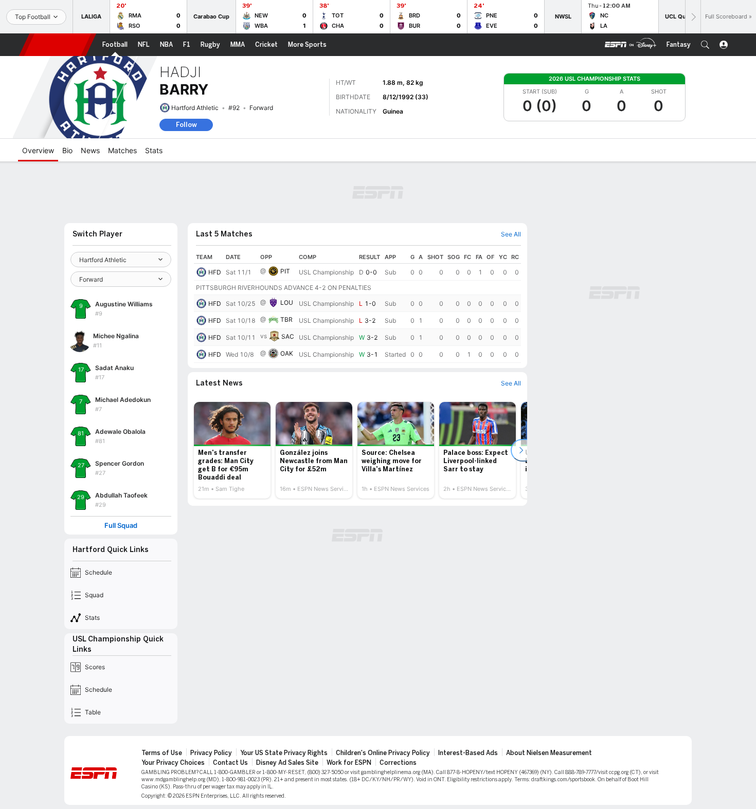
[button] (705, 45)
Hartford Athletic (195, 108)
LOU (286, 302)
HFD (214, 272)
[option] (232, 450)
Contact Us (230, 762)
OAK (286, 353)
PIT (285, 271)
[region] (357, 307)
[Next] (692, 16)
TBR (286, 319)
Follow (186, 124)
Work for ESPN (349, 762)
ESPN (58, 44)
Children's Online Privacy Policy (383, 753)
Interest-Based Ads (468, 753)
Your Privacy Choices (173, 762)
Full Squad (120, 525)
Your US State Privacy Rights (284, 753)
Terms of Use (161, 753)
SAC (287, 336)
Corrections (398, 762)
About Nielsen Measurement (549, 753)
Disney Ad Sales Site (287, 762)
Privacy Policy (211, 753)
